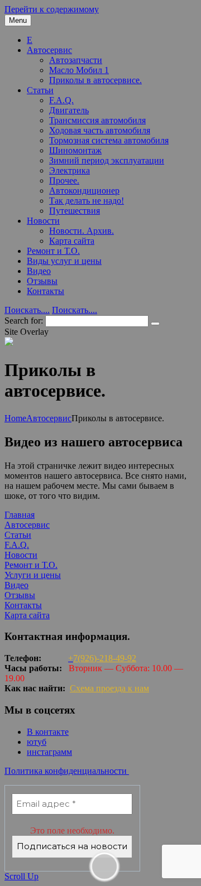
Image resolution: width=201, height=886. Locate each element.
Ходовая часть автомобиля (99, 130)
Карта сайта (71, 240)
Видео (39, 271)
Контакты (45, 291)
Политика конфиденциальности (66, 771)
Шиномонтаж (75, 150)
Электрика (69, 170)
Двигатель (69, 110)
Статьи (40, 90)
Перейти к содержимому (51, 9)
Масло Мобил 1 (79, 70)
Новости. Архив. (81, 230)
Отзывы (42, 281)
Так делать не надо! (86, 200)
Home (15, 418)
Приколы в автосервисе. (95, 80)
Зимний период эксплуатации (106, 160)
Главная (19, 514)
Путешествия (74, 210)
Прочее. (64, 180)
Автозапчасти (75, 60)
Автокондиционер (84, 190)
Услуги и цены (32, 575)
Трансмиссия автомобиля (97, 120)
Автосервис (49, 50)
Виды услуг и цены (64, 261)
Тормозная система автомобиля (109, 140)
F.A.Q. (61, 100)
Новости (43, 220)
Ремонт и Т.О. (53, 251)
